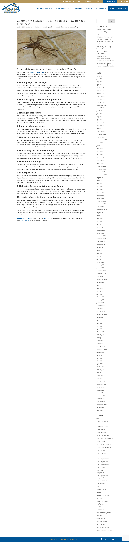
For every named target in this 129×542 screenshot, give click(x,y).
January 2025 (100, 128)
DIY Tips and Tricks (102, 427)
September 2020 (102, 279)
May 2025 (100, 117)
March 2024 (100, 157)
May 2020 (100, 291)
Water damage (101, 524)
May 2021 (100, 256)
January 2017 (100, 393)
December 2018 (101, 340)
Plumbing (99, 492)
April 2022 (100, 224)
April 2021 (100, 259)
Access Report (101, 8)
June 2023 (100, 183)
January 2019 (100, 338)
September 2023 (102, 175)
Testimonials (87, 1)
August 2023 (100, 178)
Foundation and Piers (103, 435)
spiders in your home (37, 72)
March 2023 (100, 192)
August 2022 (100, 212)
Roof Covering (101, 504)
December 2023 (101, 166)
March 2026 (100, 87)
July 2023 (99, 180)
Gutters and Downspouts (104, 444)
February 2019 (101, 335)
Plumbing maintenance (103, 495)
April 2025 (100, 119)
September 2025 (102, 105)
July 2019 (99, 320)
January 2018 (100, 372)
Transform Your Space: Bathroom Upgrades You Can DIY (106, 66)
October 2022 (101, 207)
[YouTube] (127, 1)
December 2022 (101, 201)
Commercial (77, 8)
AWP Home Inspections (25, 218)
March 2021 (100, 262)
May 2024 (100, 151)
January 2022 (100, 233)
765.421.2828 (110, 1)
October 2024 (101, 137)
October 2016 (101, 402)
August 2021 (100, 247)
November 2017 (101, 378)
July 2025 (99, 111)
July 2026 (99, 76)
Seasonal (99, 516)
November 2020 (101, 274)
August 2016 (100, 407)
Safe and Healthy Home (104, 513)
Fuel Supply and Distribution (105, 438)
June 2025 (100, 114)
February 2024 (101, 160)
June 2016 (100, 410)
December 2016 (101, 396)
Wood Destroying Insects (104, 530)
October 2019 (101, 311)
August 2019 (100, 317)
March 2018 (100, 367)
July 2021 (99, 250)
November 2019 (101, 308)
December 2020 (101, 271)
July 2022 (99, 215)
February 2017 (101, 390)
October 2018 (101, 346)
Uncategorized (101, 518)
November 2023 (101, 169)
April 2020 (100, 294)
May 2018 (100, 361)
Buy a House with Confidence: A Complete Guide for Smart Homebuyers (105, 58)
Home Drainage (101, 453)
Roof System (100, 510)
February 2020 (101, 300)
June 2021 (100, 253)
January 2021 (100, 268)
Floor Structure (101, 433)
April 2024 (100, 154)
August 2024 (100, 143)
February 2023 (101, 195)
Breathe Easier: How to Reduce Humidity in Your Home (104, 32)
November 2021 (101, 239)
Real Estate (100, 498)
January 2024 (100, 163)
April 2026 (100, 85)
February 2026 (101, 90)
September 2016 (102, 404)
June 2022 (100, 218)
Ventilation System (102, 521)
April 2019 (100, 329)
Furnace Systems (102, 441)
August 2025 (100, 108)
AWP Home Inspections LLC (70, 539)
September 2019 (102, 314)
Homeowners (101, 483)
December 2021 (101, 236)
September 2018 (102, 349)
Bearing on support (102, 421)
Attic (98, 418)
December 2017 (101, 375)
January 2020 (100, 303)
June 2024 (100, 148)
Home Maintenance (61, 27)
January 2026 (100, 93)
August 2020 (100, 282)
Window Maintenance (103, 527)
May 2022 (100, 221)
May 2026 (100, 82)
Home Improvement (103, 459)
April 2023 (100, 189)
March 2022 (100, 227)
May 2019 (100, 326)
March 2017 (100, 387)
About (88, 8)
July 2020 (99, 285)
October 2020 (101, 277)
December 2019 (101, 306)
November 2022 (101, 204)
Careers (98, 1)
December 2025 (101, 96)
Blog (78, 1)
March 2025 (100, 122)
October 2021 (101, 242)
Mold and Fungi (101, 489)
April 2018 (100, 364)
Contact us (25, 221)
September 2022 (102, 210)
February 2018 (101, 370)
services (46, 218)
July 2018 (99, 355)
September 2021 (102, 245)
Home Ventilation (102, 481)
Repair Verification (102, 501)
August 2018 (100, 352)
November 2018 (101, 343)
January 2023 (100, 198)
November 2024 (101, 134)
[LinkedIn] (124, 1)
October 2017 (101, 381)
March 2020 (100, 297)
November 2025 (101, 99)
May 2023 (100, 186)
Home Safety (73, 27)
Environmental (62, 8)
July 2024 (99, 146)
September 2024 (102, 140)
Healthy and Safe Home (33, 27)
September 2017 (102, 384)
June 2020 (100, 288)
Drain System (101, 430)
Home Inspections (43, 8)
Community (100, 424)
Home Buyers (101, 450)
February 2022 (101, 230)
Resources (67, 1)
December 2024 (101, 131)
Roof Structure (101, 507)
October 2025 (101, 102)
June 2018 (100, 358)
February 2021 (101, 265)
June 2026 (100, 79)
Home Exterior (101, 456)
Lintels (98, 486)
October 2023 (101, 172)
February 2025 (101, 125)
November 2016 (101, 399)
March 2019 (100, 332)
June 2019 (100, 323)
